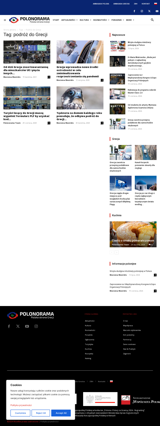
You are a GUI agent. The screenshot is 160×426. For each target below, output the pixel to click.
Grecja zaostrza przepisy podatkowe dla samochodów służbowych (140, 123)
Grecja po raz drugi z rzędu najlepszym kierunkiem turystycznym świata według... (145, 199)
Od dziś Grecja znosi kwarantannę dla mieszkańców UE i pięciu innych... (25, 70)
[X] (149, 11)
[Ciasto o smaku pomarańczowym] (133, 234)
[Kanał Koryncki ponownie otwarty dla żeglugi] (146, 152)
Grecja (6, 62)
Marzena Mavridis (11, 77)
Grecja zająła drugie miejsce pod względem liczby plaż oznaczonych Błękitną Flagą (120, 199)
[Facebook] (134, 11)
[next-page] (117, 252)
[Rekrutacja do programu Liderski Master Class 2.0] (117, 94)
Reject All (41, 413)
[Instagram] (142, 11)
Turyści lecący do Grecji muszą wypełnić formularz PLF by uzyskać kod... (26, 116)
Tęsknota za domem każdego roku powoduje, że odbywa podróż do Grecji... (79, 116)
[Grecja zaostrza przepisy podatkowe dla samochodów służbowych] (117, 124)
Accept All (61, 413)
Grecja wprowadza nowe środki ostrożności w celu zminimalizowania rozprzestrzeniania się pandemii (78, 71)
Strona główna (9, 29)
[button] (152, 20)
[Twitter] (18, 326)
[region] (40, 400)
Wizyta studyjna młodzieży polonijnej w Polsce (131, 271)
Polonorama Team (11, 123)
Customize (20, 413)
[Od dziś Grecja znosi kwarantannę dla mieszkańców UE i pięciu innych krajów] (26, 51)
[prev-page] (112, 252)
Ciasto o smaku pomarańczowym (133, 240)
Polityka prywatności (21, 405)
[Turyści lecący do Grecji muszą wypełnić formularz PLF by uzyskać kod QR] (26, 97)
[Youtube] (157, 11)
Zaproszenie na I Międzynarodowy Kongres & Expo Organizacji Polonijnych (142, 78)
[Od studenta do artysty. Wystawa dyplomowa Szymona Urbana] (117, 109)
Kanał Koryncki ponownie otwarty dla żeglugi (145, 165)
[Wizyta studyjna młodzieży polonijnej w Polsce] (117, 46)
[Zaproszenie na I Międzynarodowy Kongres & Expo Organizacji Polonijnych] (117, 79)
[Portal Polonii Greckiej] (29, 20)
